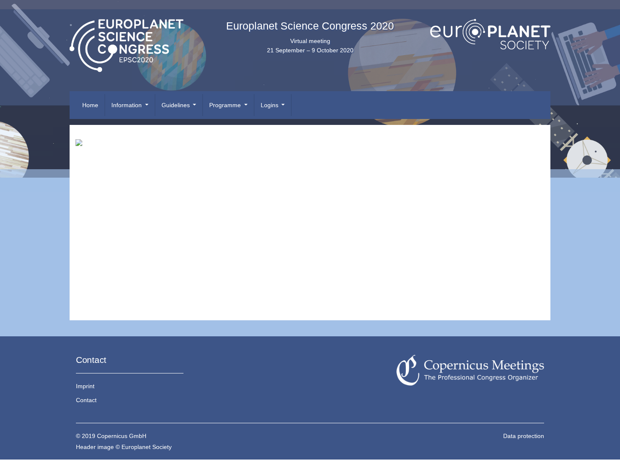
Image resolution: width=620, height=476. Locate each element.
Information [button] (127, 105)
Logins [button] (270, 105)
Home (90, 105)
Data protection (523, 436)
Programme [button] (226, 105)
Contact (86, 400)
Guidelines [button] (176, 105)
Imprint (85, 386)
